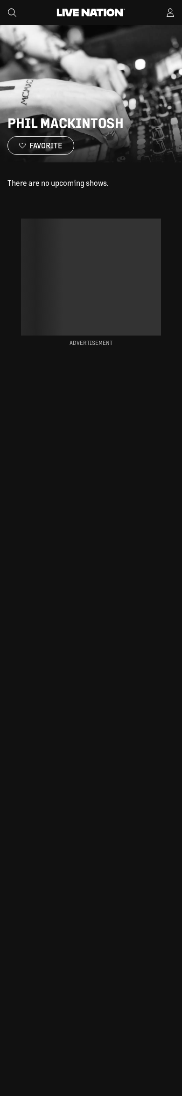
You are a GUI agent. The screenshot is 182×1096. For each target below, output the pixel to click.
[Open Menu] (170, 12)
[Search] (12, 12)
